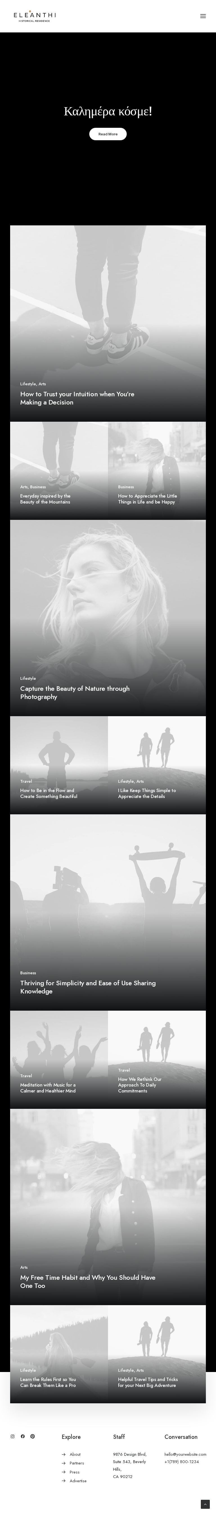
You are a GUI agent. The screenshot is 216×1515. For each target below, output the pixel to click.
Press (75, 1472)
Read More (107, 134)
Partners (77, 1463)
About (75, 1454)
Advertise (78, 1481)
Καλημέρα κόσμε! (108, 111)
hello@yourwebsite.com (185, 1454)
